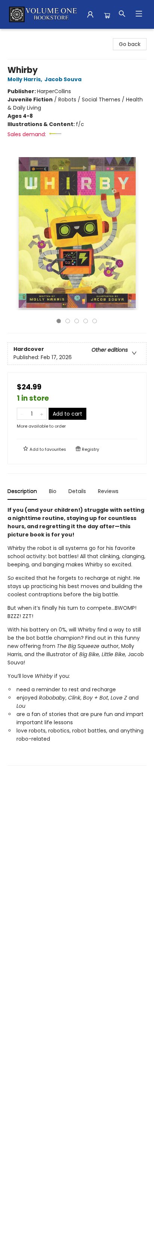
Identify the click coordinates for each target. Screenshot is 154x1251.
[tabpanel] (77, 636)
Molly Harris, (25, 79)
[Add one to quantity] (41, 414)
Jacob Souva (62, 79)
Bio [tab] (52, 491)
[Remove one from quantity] (22, 414)
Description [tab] (22, 491)
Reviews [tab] (108, 491)
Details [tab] (77, 491)
